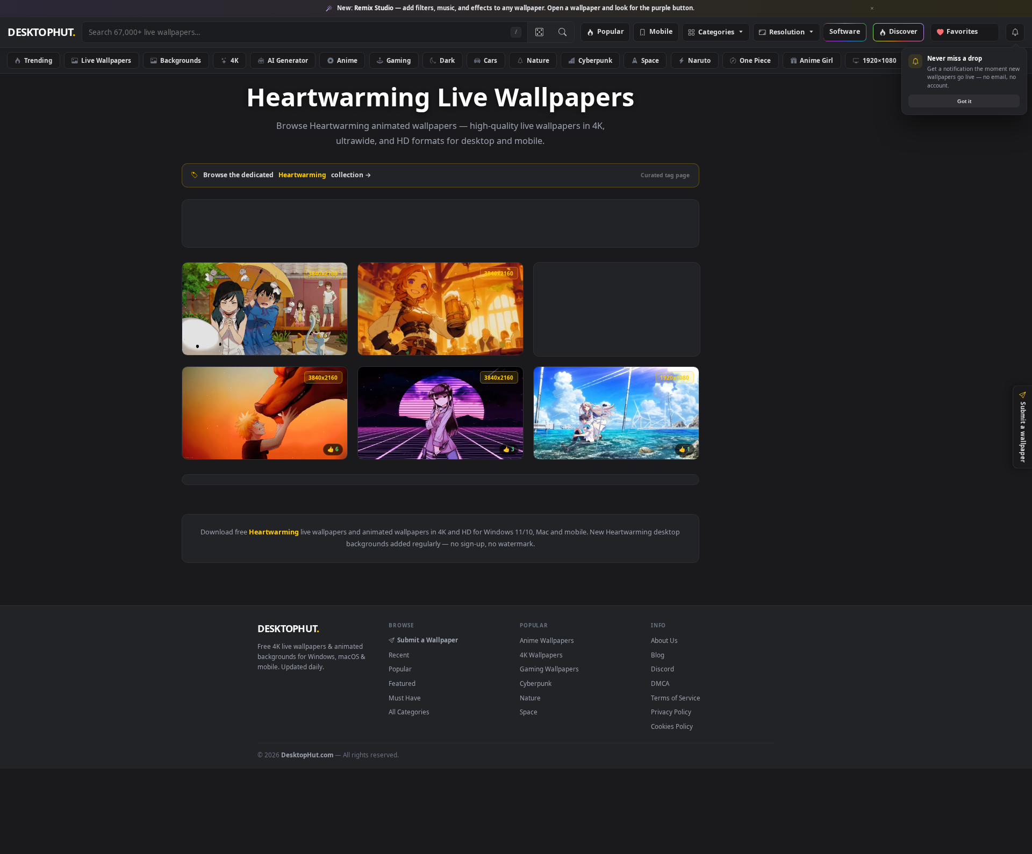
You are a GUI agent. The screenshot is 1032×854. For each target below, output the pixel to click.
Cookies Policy (672, 726)
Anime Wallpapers (547, 640)
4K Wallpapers (541, 654)
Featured (402, 683)
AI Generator (288, 60)
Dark (447, 60)
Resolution (787, 32)
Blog (657, 654)
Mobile (660, 32)
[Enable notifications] (1015, 32)
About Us (664, 640)
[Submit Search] (562, 32)
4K (235, 60)
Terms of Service (675, 697)
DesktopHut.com (307, 754)
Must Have (405, 697)
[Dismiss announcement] (872, 9)
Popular (610, 32)
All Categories (409, 711)
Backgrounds (180, 60)
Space (650, 60)
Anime (347, 60)
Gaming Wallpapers (549, 668)
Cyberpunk (595, 60)
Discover (903, 32)
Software (844, 32)
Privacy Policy (671, 711)
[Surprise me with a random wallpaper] (539, 32)
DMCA (660, 683)
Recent (399, 654)
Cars (490, 60)
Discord (662, 668)
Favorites (967, 32)
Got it (964, 101)
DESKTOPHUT (288, 628)
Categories (716, 32)
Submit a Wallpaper (427, 639)
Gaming (398, 60)
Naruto (699, 60)
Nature (538, 60)
